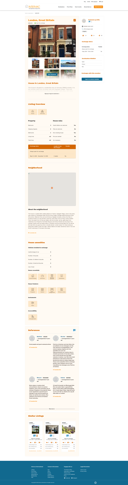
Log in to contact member (92, 79)
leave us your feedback (69, 474)
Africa (49, 471)
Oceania (49, 474)
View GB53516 (39, 450)
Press (65, 475)
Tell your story (67, 472)
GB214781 (37, 13)
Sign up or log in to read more (51, 93)
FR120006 (45, 377)
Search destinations (29, 13)
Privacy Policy (83, 471)
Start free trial (98, 6)
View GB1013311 (55, 450)
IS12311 (45, 336)
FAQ (32, 477)
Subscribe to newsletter (69, 471)
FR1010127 (69, 336)
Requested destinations (32, 450)
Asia (48, 469)
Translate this (32, 232)
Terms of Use (83, 469)
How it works (34, 472)
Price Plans (33, 471)
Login (102, 1)
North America (51, 475)
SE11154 (68, 377)
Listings (33, 469)
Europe (49, 472)
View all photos (52, 74)
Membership (34, 475)
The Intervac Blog (68, 469)
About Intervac (34, 474)
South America (51, 477)
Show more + (52, 408)
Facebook (68, 478)
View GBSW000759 (71, 450)
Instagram (75, 478)
